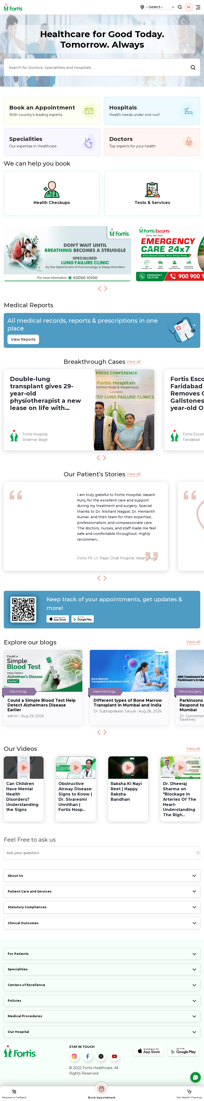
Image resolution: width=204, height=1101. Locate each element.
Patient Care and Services (29, 891)
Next (105, 288)
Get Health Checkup (189, 1097)
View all (134, 362)
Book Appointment (101, 1097)
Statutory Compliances (27, 907)
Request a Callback (14, 1097)
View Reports (23, 339)
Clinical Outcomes (23, 923)
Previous (99, 288)
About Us (15, 876)
